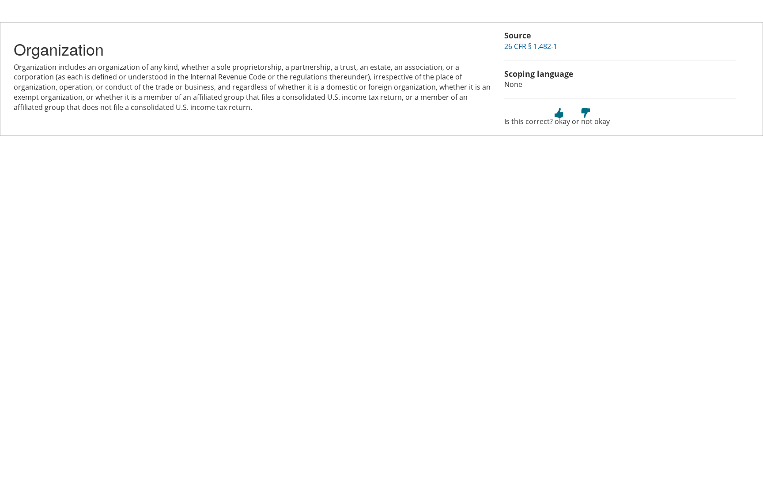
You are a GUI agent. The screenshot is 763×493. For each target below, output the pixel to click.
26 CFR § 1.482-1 (530, 46)
